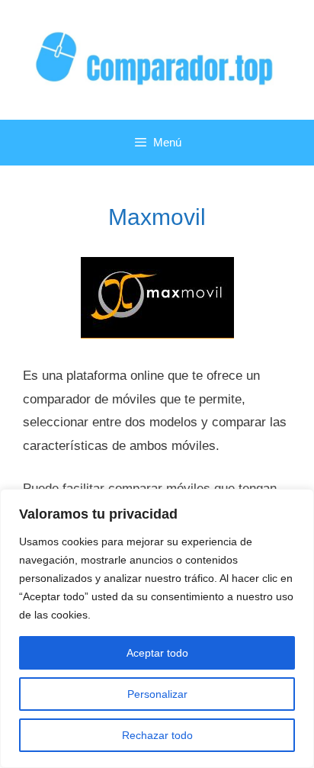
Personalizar (157, 694)
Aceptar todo (157, 653)
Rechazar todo (157, 735)
